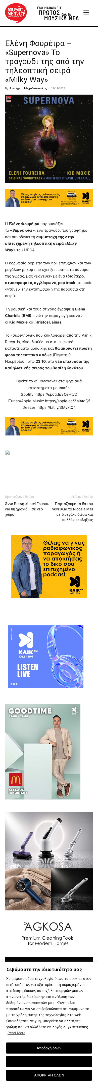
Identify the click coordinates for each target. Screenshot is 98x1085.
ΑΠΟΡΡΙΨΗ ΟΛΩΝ (49, 1075)
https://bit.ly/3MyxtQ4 (56, 407)
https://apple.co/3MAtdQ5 (67, 400)
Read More (16, 1033)
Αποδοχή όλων (49, 1048)
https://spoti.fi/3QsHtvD (56, 394)
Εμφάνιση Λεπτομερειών (49, 1061)
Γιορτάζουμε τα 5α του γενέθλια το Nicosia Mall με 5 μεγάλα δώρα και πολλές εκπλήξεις (72, 512)
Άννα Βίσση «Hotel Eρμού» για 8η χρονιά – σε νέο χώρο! (27, 509)
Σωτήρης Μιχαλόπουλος (28, 88)
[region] (49, 1023)
